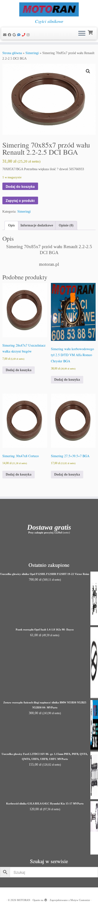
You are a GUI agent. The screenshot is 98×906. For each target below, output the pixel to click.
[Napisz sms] (19, 35)
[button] (88, 71)
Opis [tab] (11, 225)
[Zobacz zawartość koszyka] (91, 32)
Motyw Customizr (80, 900)
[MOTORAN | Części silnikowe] (49, 9)
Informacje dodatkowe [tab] (36, 225)
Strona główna (12, 53)
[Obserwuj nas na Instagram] (29, 35)
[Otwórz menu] (81, 33)
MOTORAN (23, 900)
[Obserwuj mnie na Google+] (15, 35)
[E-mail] (5, 35)
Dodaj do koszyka (20, 186)
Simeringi (32, 53)
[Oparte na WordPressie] (45, 899)
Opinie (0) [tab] (66, 225)
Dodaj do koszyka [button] (18, 370)
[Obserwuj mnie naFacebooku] (10, 35)
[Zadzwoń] (24, 35)
